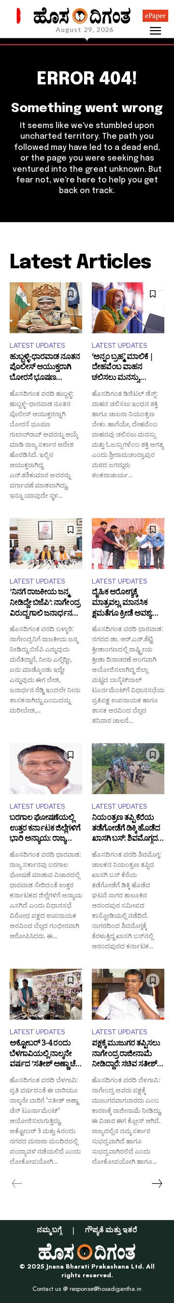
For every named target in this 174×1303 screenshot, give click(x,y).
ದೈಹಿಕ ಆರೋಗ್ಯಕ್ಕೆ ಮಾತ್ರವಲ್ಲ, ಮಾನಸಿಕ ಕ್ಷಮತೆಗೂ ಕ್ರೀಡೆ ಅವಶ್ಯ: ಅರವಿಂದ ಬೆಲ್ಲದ (122, 603)
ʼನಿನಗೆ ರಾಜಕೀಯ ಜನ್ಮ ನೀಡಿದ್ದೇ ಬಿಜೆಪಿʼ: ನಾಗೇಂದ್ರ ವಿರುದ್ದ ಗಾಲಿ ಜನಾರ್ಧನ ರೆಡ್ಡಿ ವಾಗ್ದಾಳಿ (45, 603)
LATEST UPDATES (37, 346)
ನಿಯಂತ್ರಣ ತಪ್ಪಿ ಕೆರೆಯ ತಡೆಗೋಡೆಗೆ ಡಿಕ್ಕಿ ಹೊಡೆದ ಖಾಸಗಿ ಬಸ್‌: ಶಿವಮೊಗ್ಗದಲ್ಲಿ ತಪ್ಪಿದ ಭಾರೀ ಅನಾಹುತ (127, 829)
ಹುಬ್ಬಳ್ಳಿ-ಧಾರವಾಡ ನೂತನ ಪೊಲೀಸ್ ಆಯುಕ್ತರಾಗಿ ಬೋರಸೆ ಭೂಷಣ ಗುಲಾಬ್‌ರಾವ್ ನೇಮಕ (45, 368)
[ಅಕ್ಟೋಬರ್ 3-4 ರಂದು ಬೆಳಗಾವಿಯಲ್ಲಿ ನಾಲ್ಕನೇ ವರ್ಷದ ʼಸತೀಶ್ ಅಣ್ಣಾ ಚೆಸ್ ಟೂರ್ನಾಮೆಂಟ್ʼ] (46, 994)
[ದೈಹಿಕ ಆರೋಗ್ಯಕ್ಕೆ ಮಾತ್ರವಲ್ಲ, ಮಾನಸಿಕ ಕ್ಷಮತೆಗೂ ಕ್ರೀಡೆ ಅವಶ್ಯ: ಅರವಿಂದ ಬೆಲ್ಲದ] (128, 543)
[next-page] (156, 1183)
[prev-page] (17, 1183)
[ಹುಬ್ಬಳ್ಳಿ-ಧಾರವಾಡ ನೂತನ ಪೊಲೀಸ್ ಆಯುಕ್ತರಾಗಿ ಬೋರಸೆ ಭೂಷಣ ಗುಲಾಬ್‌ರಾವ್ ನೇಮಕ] (46, 307)
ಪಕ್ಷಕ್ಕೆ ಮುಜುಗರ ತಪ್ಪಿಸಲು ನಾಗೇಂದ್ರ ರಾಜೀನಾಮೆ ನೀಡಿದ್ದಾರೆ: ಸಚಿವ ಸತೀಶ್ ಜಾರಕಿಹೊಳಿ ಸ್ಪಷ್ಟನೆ (126, 1055)
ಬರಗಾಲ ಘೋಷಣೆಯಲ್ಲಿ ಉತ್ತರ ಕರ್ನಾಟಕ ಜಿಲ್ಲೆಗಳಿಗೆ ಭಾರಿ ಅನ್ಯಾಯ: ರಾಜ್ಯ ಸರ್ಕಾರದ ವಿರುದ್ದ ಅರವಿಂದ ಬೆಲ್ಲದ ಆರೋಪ (45, 829)
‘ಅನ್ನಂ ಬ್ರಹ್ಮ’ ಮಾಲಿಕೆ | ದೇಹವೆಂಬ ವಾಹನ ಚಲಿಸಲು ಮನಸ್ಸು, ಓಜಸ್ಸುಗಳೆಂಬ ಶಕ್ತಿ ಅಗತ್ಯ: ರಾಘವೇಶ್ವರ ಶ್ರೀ (126, 368)
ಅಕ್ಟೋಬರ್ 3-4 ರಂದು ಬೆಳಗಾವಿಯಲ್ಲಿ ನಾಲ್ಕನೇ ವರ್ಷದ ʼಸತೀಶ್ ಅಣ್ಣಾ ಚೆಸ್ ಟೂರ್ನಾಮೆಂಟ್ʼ (46, 1055)
